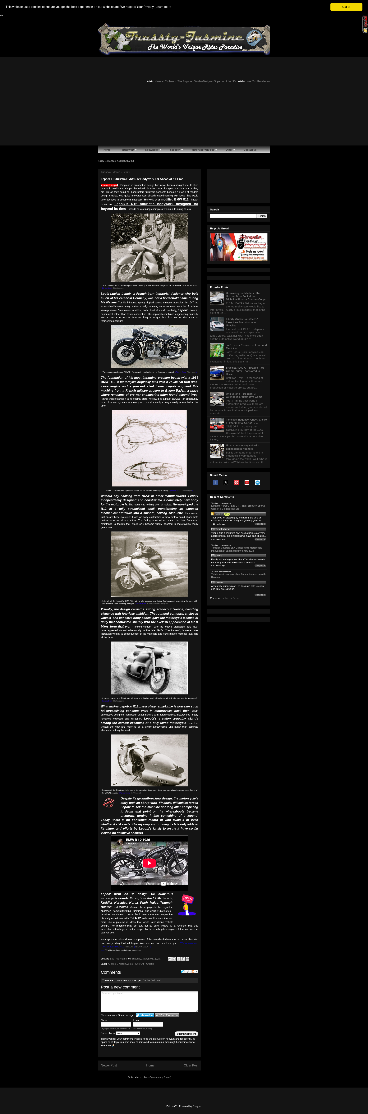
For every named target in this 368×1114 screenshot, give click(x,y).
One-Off (140, 963)
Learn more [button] (163, 6)
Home (150, 1065)
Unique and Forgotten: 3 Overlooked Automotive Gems (244, 395)
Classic (112, 963)
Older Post (191, 1065)
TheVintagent (118, 288)
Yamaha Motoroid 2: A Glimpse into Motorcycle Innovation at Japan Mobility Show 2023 (236, 549)
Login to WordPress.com (167, 1015)
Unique (150, 963)
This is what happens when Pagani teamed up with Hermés (238, 576)
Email (136, 1020)
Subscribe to (108, 1033)
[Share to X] (179, 959)
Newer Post (109, 1065)
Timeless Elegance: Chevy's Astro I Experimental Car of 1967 (246, 421)
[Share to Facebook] (183, 959)
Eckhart (219, 514)
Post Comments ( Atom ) (157, 1077)
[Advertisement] (184, 117)
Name (104, 1020)
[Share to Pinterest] (187, 959)
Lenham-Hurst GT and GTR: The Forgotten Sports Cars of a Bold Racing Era (238, 507)
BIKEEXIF (130, 947)
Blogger (197, 1106)
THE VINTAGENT (142, 947)
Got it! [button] (346, 6)
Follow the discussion (194, 971)
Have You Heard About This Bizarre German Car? (257, 81)
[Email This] (170, 959)
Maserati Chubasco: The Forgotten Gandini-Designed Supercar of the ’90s (180, 81)
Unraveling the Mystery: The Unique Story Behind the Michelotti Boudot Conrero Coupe (246, 296)
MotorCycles (126, 963)
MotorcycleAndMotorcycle (157, 604)
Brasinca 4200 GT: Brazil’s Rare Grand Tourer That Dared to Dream (245, 371)
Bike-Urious (191, 372)
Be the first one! (152, 980)
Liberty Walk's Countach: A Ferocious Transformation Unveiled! (242, 322)
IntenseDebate (232, 598)
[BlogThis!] (174, 959)
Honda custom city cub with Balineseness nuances (242, 447)
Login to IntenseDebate (145, 1015)
